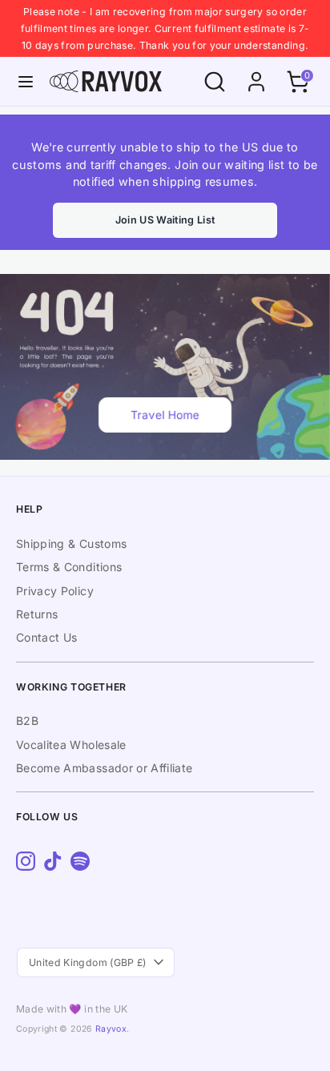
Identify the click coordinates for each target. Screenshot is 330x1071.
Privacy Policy (55, 591)
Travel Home (165, 414)
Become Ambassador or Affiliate (104, 768)
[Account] (256, 74)
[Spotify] (80, 861)
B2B (27, 720)
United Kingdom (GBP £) (88, 962)
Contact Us (47, 637)
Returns (37, 614)
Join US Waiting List (165, 220)
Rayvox (111, 1029)
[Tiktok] (52, 861)
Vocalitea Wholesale (71, 744)
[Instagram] (25, 861)
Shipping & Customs (71, 543)
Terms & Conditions (69, 567)
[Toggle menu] (26, 81)
